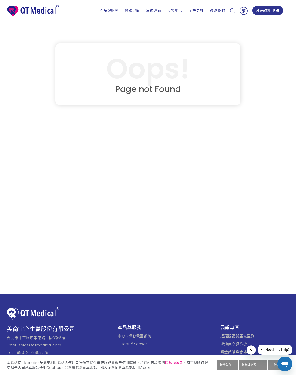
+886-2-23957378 (31, 352)
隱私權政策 (174, 362)
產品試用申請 (267, 10)
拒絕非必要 (249, 365)
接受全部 (225, 365)
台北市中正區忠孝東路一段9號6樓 (36, 338)
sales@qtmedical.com (39, 345)
